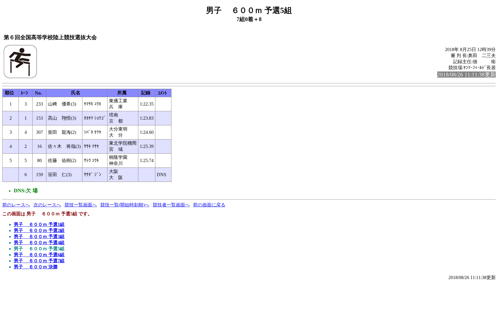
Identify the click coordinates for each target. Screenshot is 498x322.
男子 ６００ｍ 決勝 (36, 266)
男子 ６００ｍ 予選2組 (39, 230)
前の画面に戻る (209, 204)
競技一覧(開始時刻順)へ (124, 204)
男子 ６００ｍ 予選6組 (39, 254)
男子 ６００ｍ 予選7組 (39, 260)
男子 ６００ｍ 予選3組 (39, 236)
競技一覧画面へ (81, 204)
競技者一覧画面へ (171, 204)
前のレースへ (16, 204)
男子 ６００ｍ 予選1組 (39, 224)
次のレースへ (47, 204)
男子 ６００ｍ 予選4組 (39, 242)
